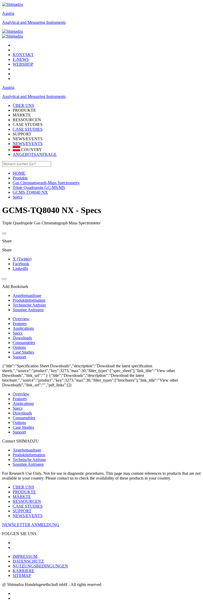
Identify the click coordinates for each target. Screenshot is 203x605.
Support (19, 357)
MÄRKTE (22, 496)
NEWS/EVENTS (28, 143)
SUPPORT (22, 511)
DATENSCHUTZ (28, 561)
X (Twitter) (22, 259)
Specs (17, 333)
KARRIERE (23, 570)
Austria (8, 13)
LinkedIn (20, 268)
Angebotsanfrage (27, 450)
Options (19, 347)
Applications (23, 328)
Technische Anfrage (29, 459)
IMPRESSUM (25, 556)
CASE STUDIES (28, 129)
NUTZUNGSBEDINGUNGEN (40, 566)
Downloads (22, 338)
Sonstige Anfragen (28, 464)
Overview (21, 319)
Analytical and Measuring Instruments (34, 22)
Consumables (24, 342)
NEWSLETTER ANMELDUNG (30, 524)
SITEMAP (22, 575)
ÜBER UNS (23, 487)
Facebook (21, 263)
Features (20, 323)
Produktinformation (29, 455)
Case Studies (23, 352)
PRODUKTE (24, 492)
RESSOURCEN (27, 501)
